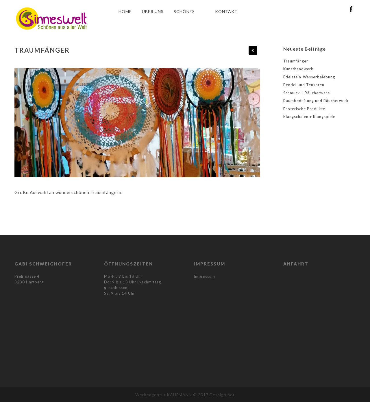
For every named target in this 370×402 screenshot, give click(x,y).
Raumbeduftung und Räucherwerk (316, 100)
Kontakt (226, 11)
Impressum (204, 276)
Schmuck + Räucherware (306, 93)
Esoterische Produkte (304, 108)
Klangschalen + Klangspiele (309, 116)
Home (125, 11)
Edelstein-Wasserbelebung (309, 77)
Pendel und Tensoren (303, 84)
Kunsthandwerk (298, 69)
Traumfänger (295, 61)
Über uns (153, 11)
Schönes (184, 11)
